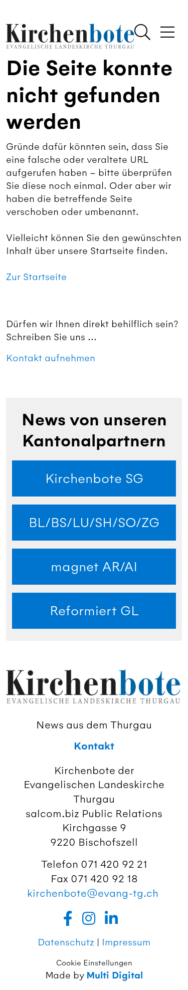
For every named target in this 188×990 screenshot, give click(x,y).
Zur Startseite (36, 277)
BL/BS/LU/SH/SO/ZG (94, 523)
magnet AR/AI (94, 567)
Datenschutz (66, 942)
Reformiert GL (94, 611)
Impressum (126, 942)
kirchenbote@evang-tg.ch (92, 893)
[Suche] (142, 33)
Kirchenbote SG (94, 478)
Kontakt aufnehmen (50, 358)
